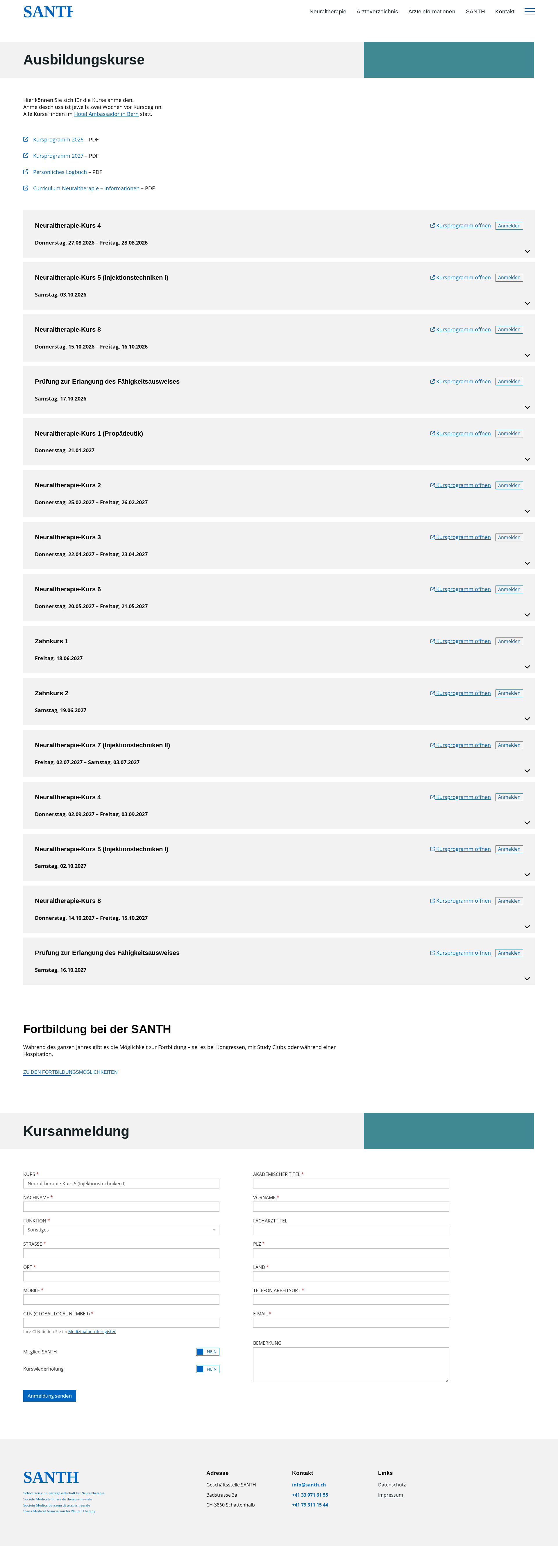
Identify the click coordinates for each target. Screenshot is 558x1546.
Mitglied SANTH (40, 1352)
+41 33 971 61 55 (310, 1495)
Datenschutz (392, 1485)
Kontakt (504, 11)
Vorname (266, 1197)
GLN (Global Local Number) (58, 1313)
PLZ (259, 1244)
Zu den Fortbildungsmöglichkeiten (70, 1072)
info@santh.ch (309, 1485)
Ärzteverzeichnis (377, 11)
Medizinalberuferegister (92, 1331)
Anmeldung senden (50, 1395)
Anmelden (509, 225)
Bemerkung (267, 1343)
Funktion (36, 1220)
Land (261, 1267)
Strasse (34, 1244)
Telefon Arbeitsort (278, 1290)
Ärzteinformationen (431, 11)
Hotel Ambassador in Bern (106, 113)
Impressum (390, 1495)
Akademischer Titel (278, 1174)
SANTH (475, 11)
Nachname (38, 1197)
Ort (29, 1267)
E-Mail (262, 1313)
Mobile (33, 1290)
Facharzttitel (270, 1220)
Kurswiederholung (43, 1369)
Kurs (31, 1174)
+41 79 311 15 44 (310, 1505)
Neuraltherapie (328, 11)
